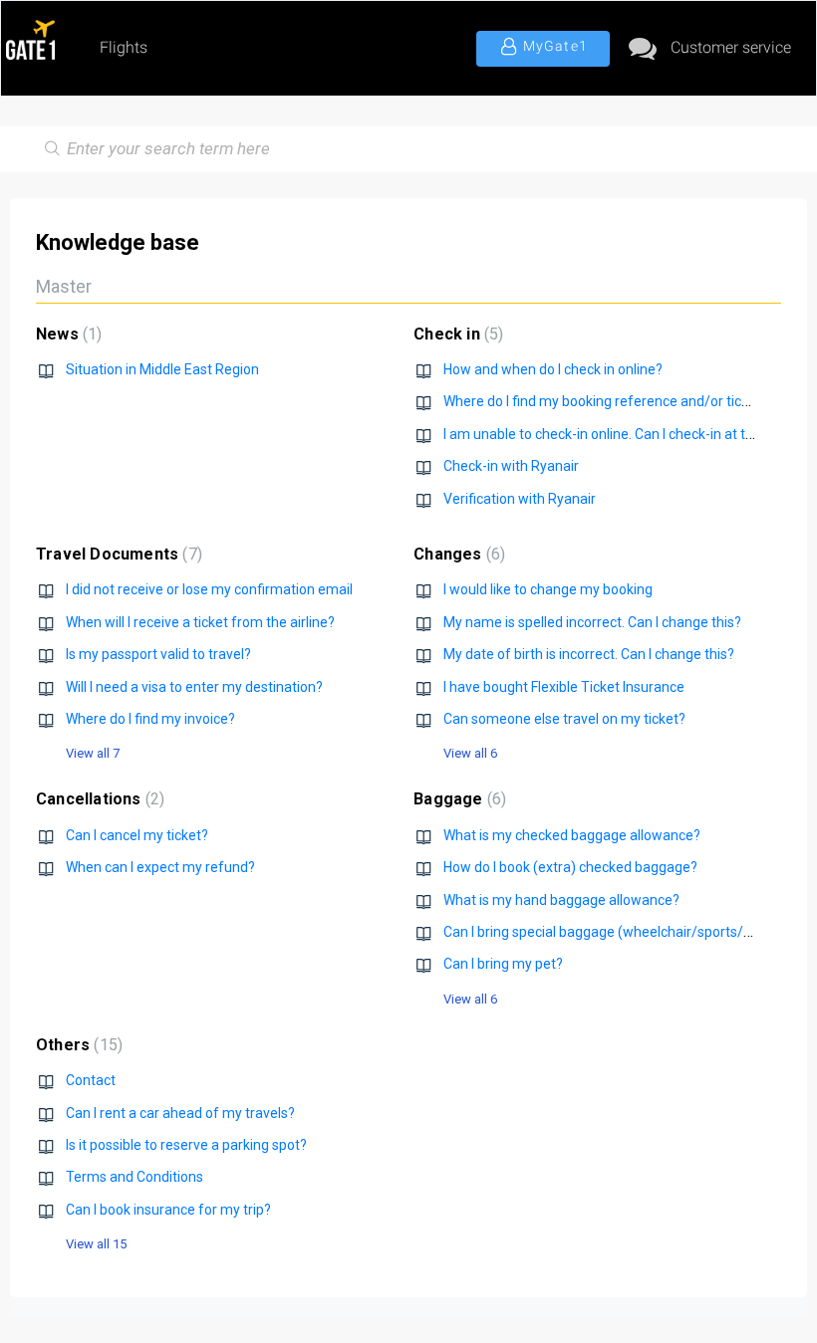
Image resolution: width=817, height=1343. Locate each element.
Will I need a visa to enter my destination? (194, 687)
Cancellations (97, 798)
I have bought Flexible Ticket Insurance (563, 687)
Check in (455, 334)
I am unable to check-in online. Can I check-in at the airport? (628, 434)
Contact (91, 1080)
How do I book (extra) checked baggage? (570, 867)
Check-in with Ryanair (511, 466)
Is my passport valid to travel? (158, 654)
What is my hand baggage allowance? (561, 900)
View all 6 (470, 753)
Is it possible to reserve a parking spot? (186, 1145)
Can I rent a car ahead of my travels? (180, 1113)
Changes (456, 554)
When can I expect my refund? (160, 867)
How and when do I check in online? (553, 369)
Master (64, 286)
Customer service (731, 47)
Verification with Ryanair (519, 499)
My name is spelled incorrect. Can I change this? (592, 622)
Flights (123, 47)
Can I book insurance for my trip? (168, 1210)
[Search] (48, 149)
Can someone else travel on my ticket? (564, 719)
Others (77, 1044)
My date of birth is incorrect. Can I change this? (588, 654)
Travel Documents (116, 554)
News (66, 334)
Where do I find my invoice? (150, 719)
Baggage (457, 798)
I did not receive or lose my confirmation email (209, 589)
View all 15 (96, 1243)
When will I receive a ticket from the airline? (200, 622)
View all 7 (93, 753)
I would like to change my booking (548, 589)
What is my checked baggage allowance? (571, 835)
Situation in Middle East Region (162, 369)
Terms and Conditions (134, 1177)
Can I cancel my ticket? (137, 835)
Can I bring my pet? (503, 964)
